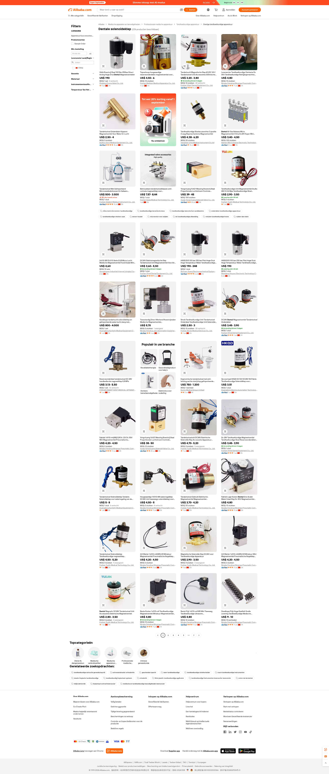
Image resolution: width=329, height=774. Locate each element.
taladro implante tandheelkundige (86, 678)
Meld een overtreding (194, 728)
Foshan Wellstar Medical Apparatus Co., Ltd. (157, 83)
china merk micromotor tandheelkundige (117, 211)
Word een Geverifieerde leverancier (237, 716)
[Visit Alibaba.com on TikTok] (250, 731)
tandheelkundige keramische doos (152, 211)
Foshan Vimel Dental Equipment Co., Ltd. (156, 273)
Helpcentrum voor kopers (196, 702)
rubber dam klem (242, 217)
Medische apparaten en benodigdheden (124, 24)
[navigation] (82, 330)
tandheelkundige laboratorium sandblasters (188, 211)
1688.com (138, 762)
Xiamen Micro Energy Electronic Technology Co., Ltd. (239, 143)
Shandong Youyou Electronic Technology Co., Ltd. (239, 273)
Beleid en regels (117, 728)
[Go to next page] (199, 635)
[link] (325, 749)
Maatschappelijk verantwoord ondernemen (85, 712)
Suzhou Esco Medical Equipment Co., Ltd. (115, 143)
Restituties (190, 716)
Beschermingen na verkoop (122, 716)
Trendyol (191, 762)
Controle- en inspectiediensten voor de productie (126, 722)
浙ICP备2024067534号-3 (230, 770)
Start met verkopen (231, 707)
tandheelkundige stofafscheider (198, 672)
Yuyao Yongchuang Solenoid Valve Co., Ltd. (198, 200)
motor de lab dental (245, 678)
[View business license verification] (187, 770)
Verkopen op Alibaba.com (233, 702)
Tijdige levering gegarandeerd (123, 711)
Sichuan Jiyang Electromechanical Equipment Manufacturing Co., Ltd (199, 271)
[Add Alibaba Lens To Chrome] (114, 750)
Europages (202, 762)
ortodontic (143, 678)
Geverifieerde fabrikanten (158, 702)
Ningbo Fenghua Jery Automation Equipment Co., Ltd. (158, 331)
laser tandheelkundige (171, 672)
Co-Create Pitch (79, 707)
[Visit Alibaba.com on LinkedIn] (230, 731)
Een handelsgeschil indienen (197, 711)
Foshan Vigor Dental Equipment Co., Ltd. (197, 85)
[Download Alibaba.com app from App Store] (228, 750)
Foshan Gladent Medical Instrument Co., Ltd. (117, 202)
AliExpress (128, 762)
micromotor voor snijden (159, 217)
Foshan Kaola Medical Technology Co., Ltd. (157, 200)
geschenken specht (149, 672)
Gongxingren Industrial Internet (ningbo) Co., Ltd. (117, 271)
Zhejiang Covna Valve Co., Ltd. (111, 83)
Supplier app (174, 751)
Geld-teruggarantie (118, 707)
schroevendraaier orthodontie (123, 672)
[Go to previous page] (158, 635)
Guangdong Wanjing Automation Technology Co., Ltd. (239, 390)
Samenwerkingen (230, 721)
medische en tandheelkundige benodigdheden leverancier (144, 684)
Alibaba (101, 24)
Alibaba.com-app (210, 751)
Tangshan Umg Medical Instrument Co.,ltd (197, 143)
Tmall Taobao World (152, 762)
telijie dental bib (79, 684)
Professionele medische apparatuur (158, 24)
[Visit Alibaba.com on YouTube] (245, 731)
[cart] (216, 10)
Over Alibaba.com (80, 696)
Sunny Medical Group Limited (192, 390)
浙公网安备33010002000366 (206, 770)
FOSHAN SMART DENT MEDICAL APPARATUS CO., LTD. (117, 390)
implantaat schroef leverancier (104, 684)
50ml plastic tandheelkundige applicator (169, 678)
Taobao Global (175, 762)
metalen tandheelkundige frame (217, 217)
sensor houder (137, 217)
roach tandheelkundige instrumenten (230, 672)
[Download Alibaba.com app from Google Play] (247, 750)
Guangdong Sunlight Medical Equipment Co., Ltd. (117, 331)
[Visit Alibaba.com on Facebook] (224, 731)
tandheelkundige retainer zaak (114, 217)
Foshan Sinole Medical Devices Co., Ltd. (196, 331)
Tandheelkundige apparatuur (187, 24)
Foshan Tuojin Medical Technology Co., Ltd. (238, 202)
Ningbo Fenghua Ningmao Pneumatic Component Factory (239, 83)
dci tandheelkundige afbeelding (186, 217)
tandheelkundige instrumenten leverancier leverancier (211, 678)
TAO (184, 762)
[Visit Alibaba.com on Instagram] (240, 731)
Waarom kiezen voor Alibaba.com (86, 702)
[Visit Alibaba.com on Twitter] (235, 731)
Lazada (164, 762)
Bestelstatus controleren (233, 711)
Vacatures (77, 719)
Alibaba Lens (78, 751)
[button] (181, 9)
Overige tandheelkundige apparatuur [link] (217, 24)
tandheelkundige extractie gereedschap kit (89, 672)
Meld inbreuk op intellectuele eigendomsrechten (197, 722)
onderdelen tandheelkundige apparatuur (226, 211)
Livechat (189, 707)
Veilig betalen (116, 702)
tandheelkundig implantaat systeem (119, 678)
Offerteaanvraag (154, 707)
